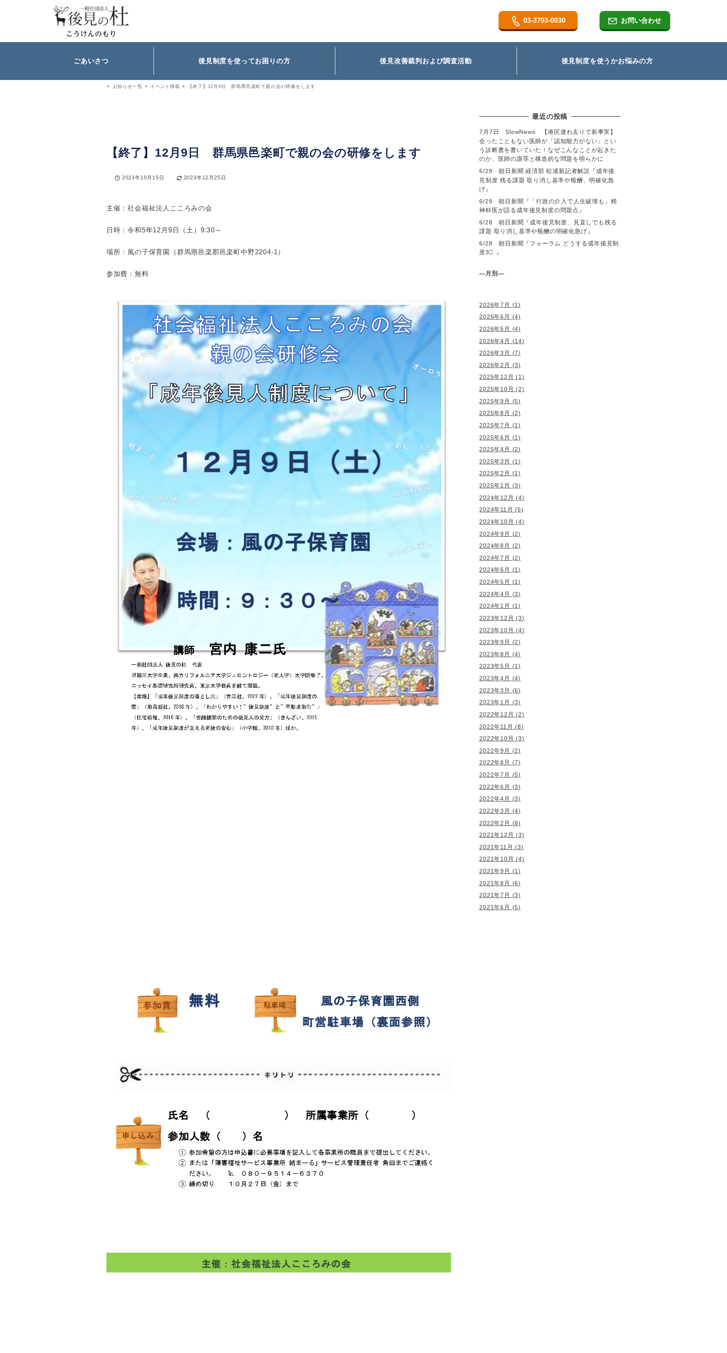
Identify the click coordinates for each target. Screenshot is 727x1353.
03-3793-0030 (544, 20)
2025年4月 (494, 449)
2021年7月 (494, 895)
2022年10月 (496, 738)
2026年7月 (494, 304)
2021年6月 (494, 907)
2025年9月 (494, 401)
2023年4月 (494, 678)
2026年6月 (494, 316)
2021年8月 (494, 883)
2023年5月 (494, 666)
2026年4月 (494, 341)
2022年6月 (494, 786)
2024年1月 (494, 605)
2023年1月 (494, 702)
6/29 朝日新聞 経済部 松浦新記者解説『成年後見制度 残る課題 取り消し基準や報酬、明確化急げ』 (547, 180)
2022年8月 (494, 762)
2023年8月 (494, 654)
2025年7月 (494, 425)
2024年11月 (496, 509)
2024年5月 (494, 581)
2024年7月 (494, 557)
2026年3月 (494, 352)
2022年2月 (494, 823)
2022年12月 (496, 714)
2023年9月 (494, 642)
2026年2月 (494, 365)
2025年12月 (496, 376)
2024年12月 (496, 497)
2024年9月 (494, 533)
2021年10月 (496, 858)
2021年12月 (496, 834)
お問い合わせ (641, 20)
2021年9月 (494, 871)
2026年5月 (494, 328)
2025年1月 (494, 485)
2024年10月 (496, 521)
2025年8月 (494, 413)
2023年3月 (494, 690)
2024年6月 (494, 569)
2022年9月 (494, 750)
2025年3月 (494, 461)
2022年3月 (494, 810)
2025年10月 (496, 389)
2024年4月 (494, 594)
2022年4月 (494, 798)
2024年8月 (494, 545)
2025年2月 (494, 473)
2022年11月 (496, 726)
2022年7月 (494, 774)
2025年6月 (494, 437)
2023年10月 (496, 630)
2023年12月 (496, 618)
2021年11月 (496, 847)
